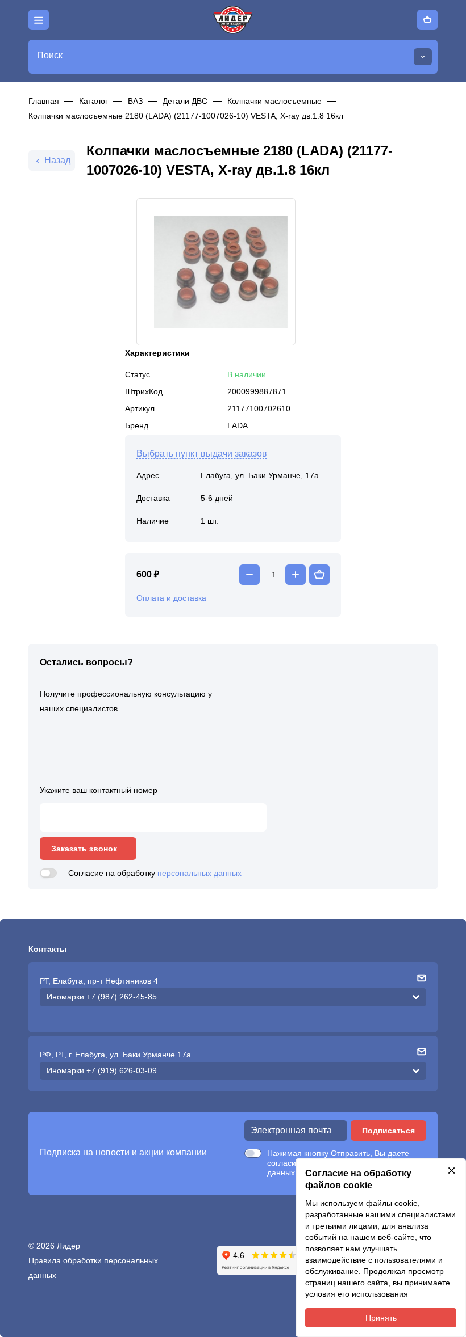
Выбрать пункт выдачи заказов (201, 453)
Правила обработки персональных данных (93, 1268)
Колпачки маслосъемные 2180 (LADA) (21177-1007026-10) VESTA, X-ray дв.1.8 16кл (185, 115)
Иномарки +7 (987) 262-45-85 (102, 996)
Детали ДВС (185, 101)
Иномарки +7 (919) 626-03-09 (102, 1070)
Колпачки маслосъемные (274, 101)
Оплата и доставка (171, 597)
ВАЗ (135, 101)
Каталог (93, 101)
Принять (381, 1317)
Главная (43, 101)
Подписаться (388, 1130)
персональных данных (199, 873)
